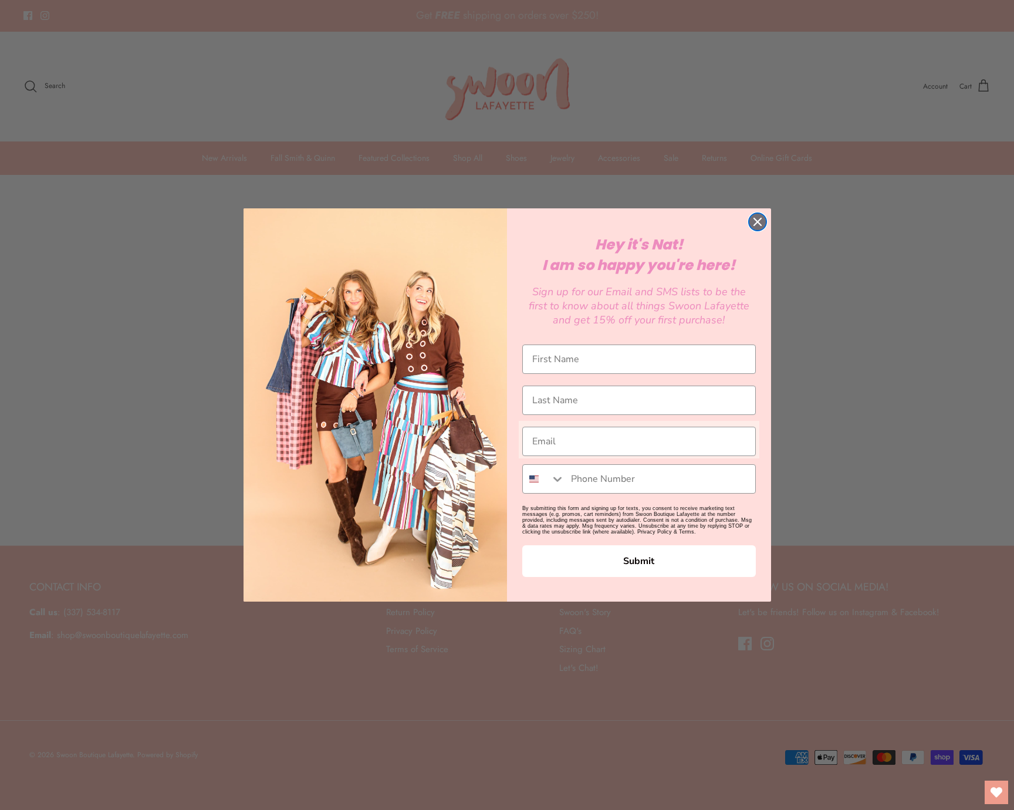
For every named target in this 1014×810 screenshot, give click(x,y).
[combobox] (544, 479)
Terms (686, 532)
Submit (638, 561)
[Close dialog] (757, 222)
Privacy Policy (654, 532)
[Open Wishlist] (996, 792)
